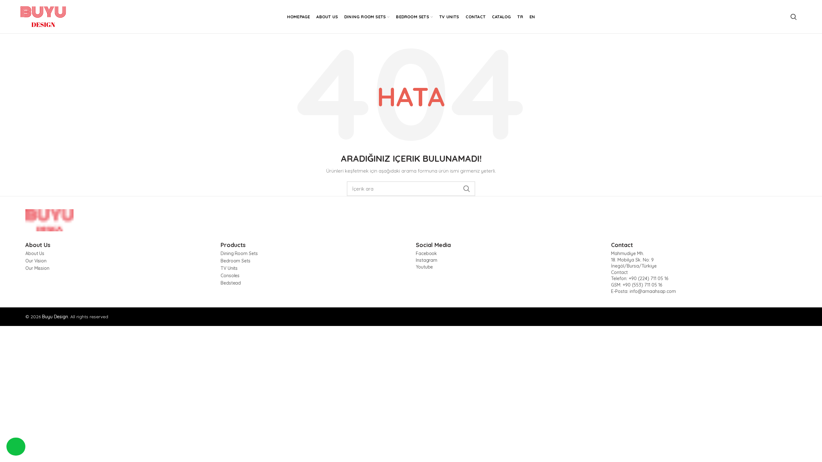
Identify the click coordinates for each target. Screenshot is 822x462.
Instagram (426, 260)
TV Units (229, 268)
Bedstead (231, 283)
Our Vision (36, 261)
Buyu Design (55, 317)
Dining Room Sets (239, 253)
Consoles (230, 275)
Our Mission (37, 268)
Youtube (424, 267)
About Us (34, 253)
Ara (467, 188)
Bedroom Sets (235, 261)
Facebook (426, 253)
